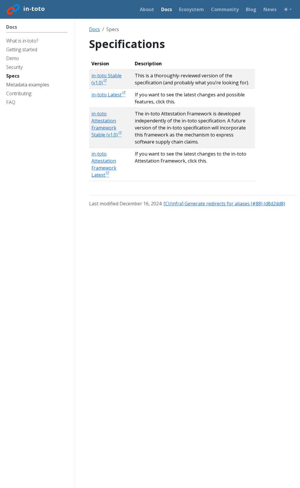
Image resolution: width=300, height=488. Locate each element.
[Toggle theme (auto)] (287, 9)
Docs (94, 29)
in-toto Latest (106, 94)
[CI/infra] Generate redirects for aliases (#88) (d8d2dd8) (224, 203)
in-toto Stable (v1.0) (106, 79)
